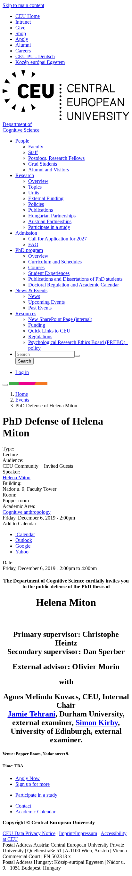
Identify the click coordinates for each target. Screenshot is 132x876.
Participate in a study (49, 227)
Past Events (40, 307)
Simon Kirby (97, 722)
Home (21, 394)
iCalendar (25, 534)
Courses (36, 267)
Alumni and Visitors (48, 169)
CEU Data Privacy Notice (29, 833)
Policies (36, 204)
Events (22, 400)
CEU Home (27, 16)
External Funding (45, 198)
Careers (23, 50)
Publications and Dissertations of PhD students (75, 279)
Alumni (23, 45)
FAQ (33, 244)
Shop (20, 33)
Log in (22, 372)
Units (33, 192)
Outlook (23, 540)
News (34, 296)
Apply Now (27, 778)
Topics (35, 187)
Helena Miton (16, 477)
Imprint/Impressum (78, 833)
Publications (40, 210)
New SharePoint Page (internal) (60, 319)
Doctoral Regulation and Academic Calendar (73, 284)
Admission (26, 233)
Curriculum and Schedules (55, 261)
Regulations (40, 336)
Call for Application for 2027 (57, 238)
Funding (36, 325)
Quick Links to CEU (49, 330)
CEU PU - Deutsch (35, 56)
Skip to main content (23, 5)
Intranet (23, 22)
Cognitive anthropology (27, 512)
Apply (21, 39)
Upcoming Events (46, 302)
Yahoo (22, 551)
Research (24, 175)
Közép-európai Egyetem (40, 62)
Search (24, 361)
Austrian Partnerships (49, 221)
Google (22, 546)
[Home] (66, 118)
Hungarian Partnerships (52, 215)
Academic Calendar (35, 811)
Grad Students (42, 164)
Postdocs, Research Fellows (56, 158)
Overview (38, 181)
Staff (33, 152)
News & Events (31, 290)
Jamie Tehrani (31, 714)
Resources (25, 313)
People (22, 141)
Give (20, 27)
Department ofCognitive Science (21, 127)
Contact (23, 806)
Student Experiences (49, 273)
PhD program (29, 250)
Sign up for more (32, 784)
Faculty (35, 146)
